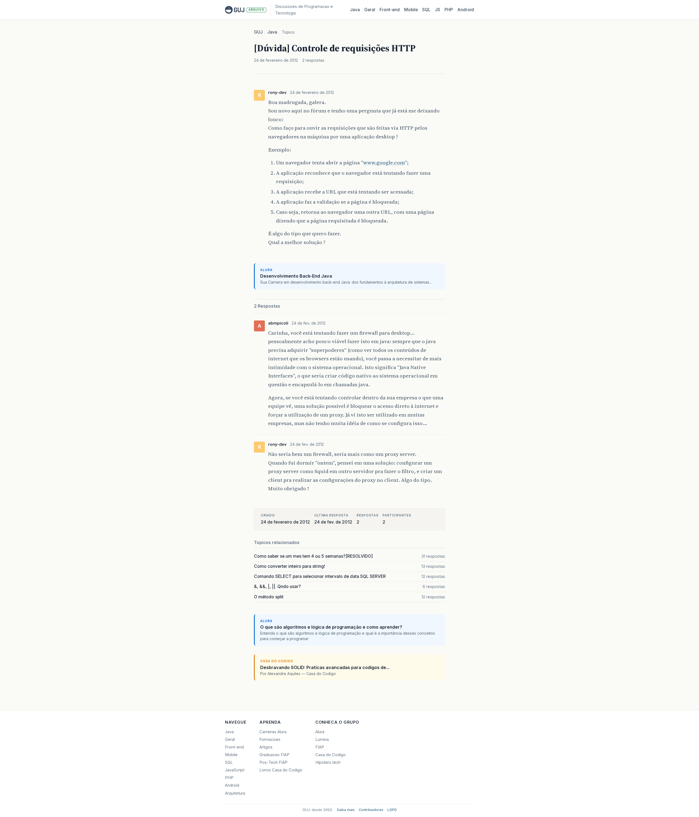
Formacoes (269, 739)
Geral (369, 9)
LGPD (392, 810)
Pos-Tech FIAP (273, 762)
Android (465, 9)
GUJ (258, 32)
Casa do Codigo (330, 754)
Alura (319, 731)
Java (355, 9)
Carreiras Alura (272, 731)
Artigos (266, 747)
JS (437, 9)
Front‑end (390, 9)
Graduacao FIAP (274, 754)
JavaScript (234, 770)
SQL (426, 9)
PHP (449, 9)
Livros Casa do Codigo (280, 770)
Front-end (234, 747)
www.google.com (384, 162)
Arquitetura (235, 793)
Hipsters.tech (327, 762)
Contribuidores (371, 810)
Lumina (322, 739)
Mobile (411, 9)
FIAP (319, 747)
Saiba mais (346, 810)
